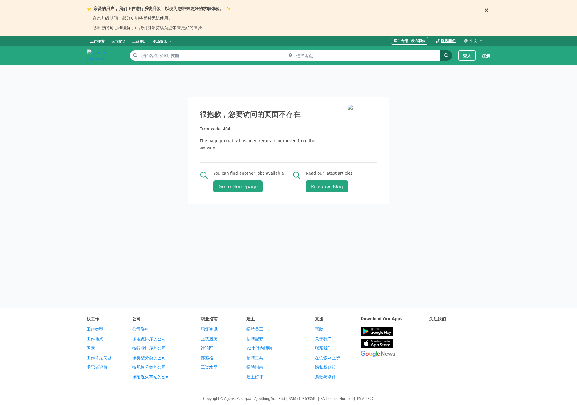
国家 (91, 348)
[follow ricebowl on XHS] (432, 346)
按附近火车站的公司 (151, 376)
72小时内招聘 (259, 348)
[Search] (446, 55)
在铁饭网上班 (327, 358)
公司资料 (140, 329)
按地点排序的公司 (149, 339)
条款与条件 (325, 376)
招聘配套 (254, 339)
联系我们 (323, 348)
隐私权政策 (325, 367)
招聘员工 (254, 329)
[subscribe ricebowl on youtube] (446, 331)
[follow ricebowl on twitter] (432, 331)
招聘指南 (254, 367)
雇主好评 (254, 376)
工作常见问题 (99, 358)
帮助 (319, 329)
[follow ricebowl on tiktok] (485, 331)
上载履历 (209, 339)
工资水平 (209, 367)
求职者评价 (97, 367)
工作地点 (95, 339)
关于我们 (323, 339)
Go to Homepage (238, 186)
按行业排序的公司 (149, 348)
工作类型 (95, 329)
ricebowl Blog (327, 186)
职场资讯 (209, 329)
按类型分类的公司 (149, 358)
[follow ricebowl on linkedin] (472, 331)
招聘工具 (254, 358)
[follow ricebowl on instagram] (459, 331)
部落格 (207, 358)
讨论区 (207, 348)
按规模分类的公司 (149, 367)
